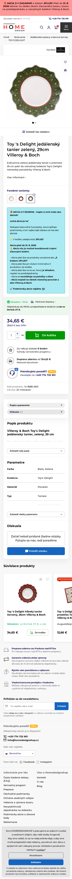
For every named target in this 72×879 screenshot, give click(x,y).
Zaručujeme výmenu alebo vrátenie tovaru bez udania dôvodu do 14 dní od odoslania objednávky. (40, 662)
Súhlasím (36, 862)
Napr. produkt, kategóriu (26, 34)
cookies (40, 849)
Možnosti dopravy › (45, 301)
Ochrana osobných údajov (18, 798)
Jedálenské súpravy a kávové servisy (49, 37)
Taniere (42, 496)
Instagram (46, 761)
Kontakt (41, 777)
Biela (41, 469)
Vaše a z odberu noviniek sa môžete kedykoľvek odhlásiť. (33, 714)
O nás (40, 781)
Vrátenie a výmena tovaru (18, 802)
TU (43, 288)
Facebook (29, 761)
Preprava (8, 789)
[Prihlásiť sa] (48, 27)
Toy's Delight (45, 478)
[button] (41, 27)
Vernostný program (14, 785)
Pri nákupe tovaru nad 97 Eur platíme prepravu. (36, 651)
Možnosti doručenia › (28, 362)
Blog (39, 786)
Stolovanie (19, 37)
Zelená (49, 469)
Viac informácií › (16, 177)
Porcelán (43, 486)
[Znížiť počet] (17, 337)
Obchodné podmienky (16, 793)
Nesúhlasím (36, 855)
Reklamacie (10, 822)
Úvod (6, 37)
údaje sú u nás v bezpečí (21, 713)
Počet (11, 335)
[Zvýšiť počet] (17, 333)
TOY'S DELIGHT (17, 40)
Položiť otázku (37, 551)
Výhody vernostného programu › (34, 351)
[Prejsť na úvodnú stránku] (13, 27)
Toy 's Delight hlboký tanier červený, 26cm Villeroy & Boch (26, 613)
